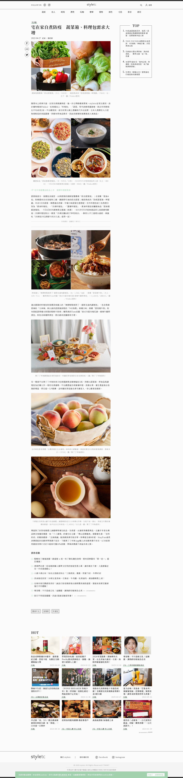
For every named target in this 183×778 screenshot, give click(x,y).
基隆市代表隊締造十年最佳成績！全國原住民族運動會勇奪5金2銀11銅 (106, 691)
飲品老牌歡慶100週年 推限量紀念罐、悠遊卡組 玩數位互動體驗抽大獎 (45, 659)
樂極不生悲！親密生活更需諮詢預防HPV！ (45, 689)
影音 (130, 11)
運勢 (101, 11)
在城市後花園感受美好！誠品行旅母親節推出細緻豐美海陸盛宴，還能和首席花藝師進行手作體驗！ (71, 584)
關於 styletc (65, 757)
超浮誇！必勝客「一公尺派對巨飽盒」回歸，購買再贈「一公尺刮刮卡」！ (137, 723)
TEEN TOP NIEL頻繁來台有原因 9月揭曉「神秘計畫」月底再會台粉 (138, 43)
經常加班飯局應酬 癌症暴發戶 (75, 720)
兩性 (110, 11)
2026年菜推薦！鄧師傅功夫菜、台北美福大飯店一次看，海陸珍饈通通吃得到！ (107, 659)
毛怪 (120, 11)
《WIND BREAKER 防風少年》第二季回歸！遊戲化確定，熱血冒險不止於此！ (76, 691)
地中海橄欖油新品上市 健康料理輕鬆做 (52, 190)
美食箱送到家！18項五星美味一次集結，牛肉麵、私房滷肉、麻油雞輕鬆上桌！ (69, 578)
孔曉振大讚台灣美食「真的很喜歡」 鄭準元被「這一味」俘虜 (137, 54)
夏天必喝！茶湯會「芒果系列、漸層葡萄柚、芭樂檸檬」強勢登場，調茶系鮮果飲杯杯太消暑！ (137, 691)
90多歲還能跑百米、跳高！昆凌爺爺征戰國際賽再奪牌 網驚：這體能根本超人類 (137, 33)
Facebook (103, 757)
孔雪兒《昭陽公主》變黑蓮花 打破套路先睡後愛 (138, 73)
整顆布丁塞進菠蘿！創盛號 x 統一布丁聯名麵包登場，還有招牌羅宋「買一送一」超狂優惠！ (71, 560)
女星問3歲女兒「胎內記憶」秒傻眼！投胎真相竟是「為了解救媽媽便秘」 (138, 64)
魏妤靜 (50, 38)
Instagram (120, 757)
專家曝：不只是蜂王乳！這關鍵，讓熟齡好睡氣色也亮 (136, 658)
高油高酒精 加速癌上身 (103, 720)
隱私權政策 (63, 774)
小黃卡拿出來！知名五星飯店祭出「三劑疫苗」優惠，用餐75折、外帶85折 (67, 573)
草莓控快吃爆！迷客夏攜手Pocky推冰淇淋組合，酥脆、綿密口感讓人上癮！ (76, 659)
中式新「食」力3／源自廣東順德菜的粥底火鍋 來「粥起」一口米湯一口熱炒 (44, 723)
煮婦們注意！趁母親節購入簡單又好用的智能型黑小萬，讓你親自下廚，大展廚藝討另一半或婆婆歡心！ (71, 567)
